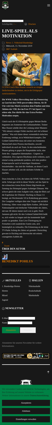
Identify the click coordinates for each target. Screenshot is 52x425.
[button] (48, 5)
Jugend (5, 300)
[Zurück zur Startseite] (5, 5)
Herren (5, 291)
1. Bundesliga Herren (11, 286)
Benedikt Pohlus (17, 261)
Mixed (4, 295)
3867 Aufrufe (11, 49)
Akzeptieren (26, 403)
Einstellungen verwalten (26, 419)
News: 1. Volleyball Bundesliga (19, 43)
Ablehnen (26, 411)
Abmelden (27, 330)
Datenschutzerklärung (39, 395)
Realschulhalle (35, 291)
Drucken (32, 24)
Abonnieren (11, 330)
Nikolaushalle (34, 286)
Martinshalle (34, 295)
